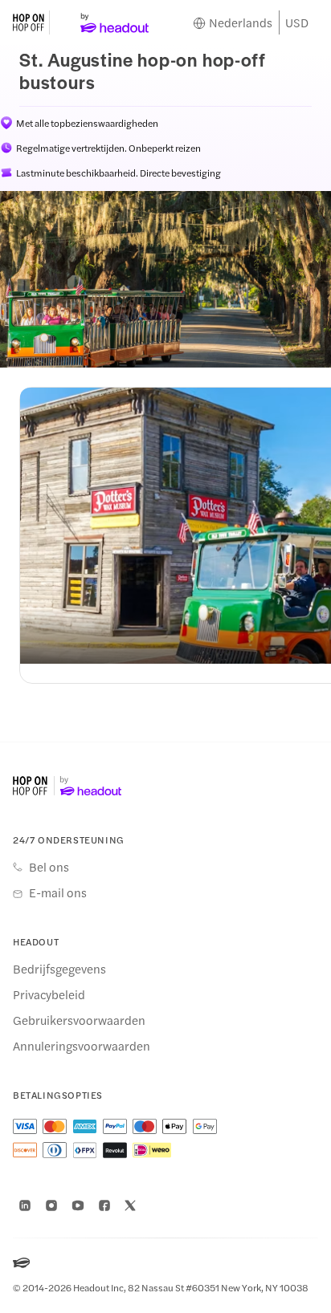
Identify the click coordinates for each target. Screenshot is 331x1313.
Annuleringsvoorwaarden (81, 1046)
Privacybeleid (49, 994)
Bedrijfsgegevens (59, 969)
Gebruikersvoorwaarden (79, 1020)
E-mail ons (58, 892)
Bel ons (49, 867)
